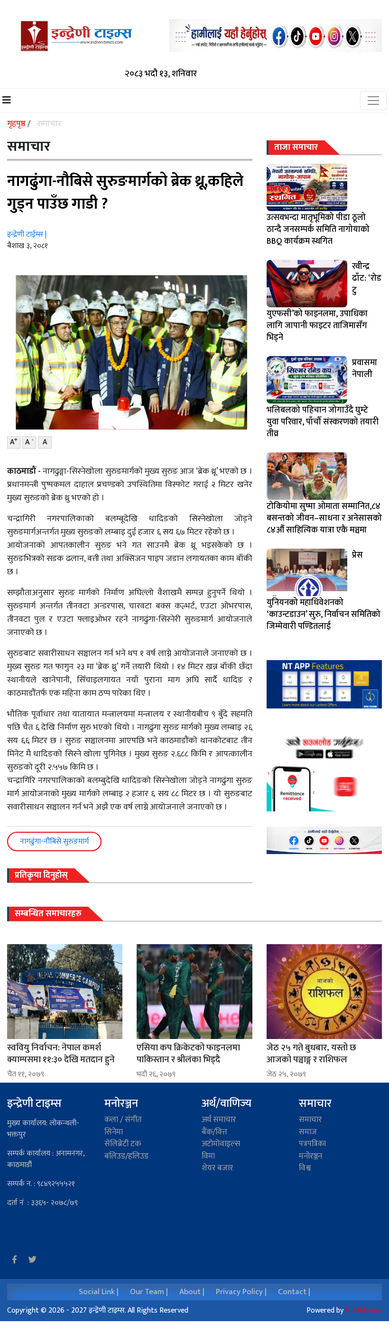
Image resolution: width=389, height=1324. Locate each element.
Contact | (294, 1291)
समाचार (49, 124)
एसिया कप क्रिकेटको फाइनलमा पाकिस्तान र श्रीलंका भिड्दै (188, 1053)
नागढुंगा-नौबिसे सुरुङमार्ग (54, 841)
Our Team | (149, 1291)
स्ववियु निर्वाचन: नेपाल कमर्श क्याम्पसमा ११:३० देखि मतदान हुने (61, 1053)
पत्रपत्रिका (312, 1143)
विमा (208, 1156)
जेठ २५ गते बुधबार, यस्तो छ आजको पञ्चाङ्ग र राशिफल (311, 1053)
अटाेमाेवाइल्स (221, 1143)
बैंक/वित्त (214, 1132)
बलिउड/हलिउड (126, 1156)
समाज (308, 1132)
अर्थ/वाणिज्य (226, 1103)
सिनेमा (113, 1132)
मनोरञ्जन (121, 1103)
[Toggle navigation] (373, 100)
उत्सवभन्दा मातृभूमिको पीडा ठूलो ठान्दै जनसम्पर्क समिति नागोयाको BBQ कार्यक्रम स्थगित (318, 229)
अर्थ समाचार (219, 1119)
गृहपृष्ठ (17, 124)
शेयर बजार (217, 1168)
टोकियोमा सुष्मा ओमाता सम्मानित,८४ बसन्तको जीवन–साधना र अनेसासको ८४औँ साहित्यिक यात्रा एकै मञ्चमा (324, 518)
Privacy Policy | (241, 1291)
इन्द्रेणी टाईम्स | (26, 234)
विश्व (305, 1168)
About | (191, 1291)
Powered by (344, 1310)
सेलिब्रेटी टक (122, 1143)
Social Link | (99, 1291)
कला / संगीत (123, 1119)
